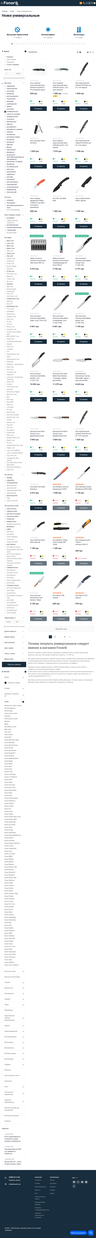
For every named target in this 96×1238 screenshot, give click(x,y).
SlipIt (8, 357)
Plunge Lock (11, 258)
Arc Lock (9, 281)
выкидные (10, 218)
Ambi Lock (10, 435)
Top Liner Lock (11, 455)
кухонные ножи (12, 572)
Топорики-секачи (13, 585)
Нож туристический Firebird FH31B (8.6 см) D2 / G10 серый (83, 143)
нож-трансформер (13, 210)
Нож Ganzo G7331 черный (81, 597)
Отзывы (37, 1183)
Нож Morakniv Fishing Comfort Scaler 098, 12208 (60, 542)
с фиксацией (11, 230)
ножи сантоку (11, 509)
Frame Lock (10, 253)
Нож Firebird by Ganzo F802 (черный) (37, 541)
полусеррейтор (12, 483)
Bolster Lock (11, 422)
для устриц (10, 583)
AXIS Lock (10, 241)
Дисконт (37, 1190)
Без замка (10, 430)
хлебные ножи (12, 511)
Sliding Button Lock (13, 354)
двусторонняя (11, 485)
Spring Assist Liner (13, 359)
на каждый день (12, 167)
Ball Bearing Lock (12, 306)
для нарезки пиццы (14, 547)
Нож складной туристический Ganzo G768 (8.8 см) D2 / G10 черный (60, 144)
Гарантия (53, 1187)
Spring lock (10, 261)
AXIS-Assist (11, 412)
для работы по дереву (14, 129)
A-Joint (9, 322)
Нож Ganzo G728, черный (58, 597)
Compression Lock (13, 299)
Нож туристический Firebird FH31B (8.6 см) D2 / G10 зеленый (83, 434)
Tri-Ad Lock (10, 271)
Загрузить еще (61, 629)
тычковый (10, 119)
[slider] (4, 78)
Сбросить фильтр (14, 664)
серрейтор (10, 480)
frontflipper (10, 311)
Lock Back (10, 407)
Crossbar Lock (11, 372)
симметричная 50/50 (14, 490)
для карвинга (11, 602)
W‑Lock (9, 443)
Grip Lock (10, 293)
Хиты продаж (11, 59)
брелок (9, 147)
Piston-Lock (11, 279)
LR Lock (9, 324)
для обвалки (11, 575)
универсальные (12, 567)
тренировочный (12, 116)
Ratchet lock (11, 314)
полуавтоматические (14, 227)
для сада (10, 177)
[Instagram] (78, 1182)
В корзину (38, 109)
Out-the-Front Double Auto (14, 333)
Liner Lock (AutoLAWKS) (15, 453)
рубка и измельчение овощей (14, 560)
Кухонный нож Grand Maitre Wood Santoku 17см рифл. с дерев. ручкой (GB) (60, 377)
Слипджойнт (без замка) (13, 459)
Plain (8, 498)
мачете (9, 106)
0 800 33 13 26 (14, 1177)
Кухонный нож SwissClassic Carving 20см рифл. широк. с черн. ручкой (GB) (82, 377)
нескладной (11, 203)
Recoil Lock (10, 327)
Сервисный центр (40, 1187)
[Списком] (90, 52)
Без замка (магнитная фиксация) (14, 464)
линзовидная (11, 493)
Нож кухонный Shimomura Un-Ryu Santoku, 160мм (36, 598)
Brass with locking (13, 415)
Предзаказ (10, 62)
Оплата (52, 1180)
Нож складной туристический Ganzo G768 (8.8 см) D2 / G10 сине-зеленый (60, 86)
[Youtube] (82, 1182)
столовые (10, 539)
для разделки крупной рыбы (14, 551)
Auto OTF (10, 304)
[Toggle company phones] (84, 3)
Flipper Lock (11, 448)
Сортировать (32, 52)
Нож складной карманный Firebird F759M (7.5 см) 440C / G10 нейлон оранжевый (37, 203)
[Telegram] (86, 1182)
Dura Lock (10, 369)
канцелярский (12, 184)
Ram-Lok (10, 404)
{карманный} (11, 189)
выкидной (10, 139)
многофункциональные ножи (15, 206)
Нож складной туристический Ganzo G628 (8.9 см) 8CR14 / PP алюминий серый (37, 86)
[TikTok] (74, 1186)
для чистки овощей (13, 514)
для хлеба (10, 600)
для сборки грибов (13, 137)
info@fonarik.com (15, 1184)
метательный (11, 122)
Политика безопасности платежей (39, 1215)
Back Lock (10, 246)
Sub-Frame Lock (12, 296)
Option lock (10, 339)
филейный (10, 152)
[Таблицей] (93, 52)
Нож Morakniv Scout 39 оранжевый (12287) (60, 488)
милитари (10, 101)
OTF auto (10, 427)
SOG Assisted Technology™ (11, 290)
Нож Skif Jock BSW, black (59, 200)
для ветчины (11, 593)
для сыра (10, 532)
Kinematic (10, 362)
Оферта (52, 1193)
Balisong (9, 301)
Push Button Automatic (14, 341)
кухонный (10, 109)
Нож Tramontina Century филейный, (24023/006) (83, 488)
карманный (11, 86)
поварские (10, 519)
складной (10, 200)
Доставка (53, 1183)
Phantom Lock (11, 316)
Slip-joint (10, 425)
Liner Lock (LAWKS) (13, 450)
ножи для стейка (12, 516)
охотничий (10, 91)
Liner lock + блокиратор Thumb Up (15, 378)
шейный (10, 132)
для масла (10, 534)
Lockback (10, 349)
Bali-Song (10, 399)
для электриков (12, 182)
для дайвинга (11, 127)
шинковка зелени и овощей (14, 564)
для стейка (10, 590)
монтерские (11, 134)
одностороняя (11, 488)
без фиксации (11, 233)
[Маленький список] (77, 52)
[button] (12, 44)
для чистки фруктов (14, 588)
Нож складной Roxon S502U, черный (82, 200)
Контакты (38, 1180)
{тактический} (11, 192)
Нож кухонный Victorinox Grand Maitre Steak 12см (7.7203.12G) (38, 318)
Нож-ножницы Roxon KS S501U (37, 142)
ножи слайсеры (12, 537)
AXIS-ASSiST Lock (13, 336)
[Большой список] (80, 52)
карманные (11, 174)
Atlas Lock (10, 367)
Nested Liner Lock (13, 417)
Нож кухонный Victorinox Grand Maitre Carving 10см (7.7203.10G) (83, 261)
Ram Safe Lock (12, 274)
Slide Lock (10, 382)
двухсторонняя (12, 495)
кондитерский (12, 610)
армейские (10, 164)
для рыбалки (11, 172)
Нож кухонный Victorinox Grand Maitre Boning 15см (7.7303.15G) (83, 319)
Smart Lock (10, 263)
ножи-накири (11, 613)
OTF (8, 352)
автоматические (12, 225)
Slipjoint (9, 344)
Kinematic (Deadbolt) (14, 467)
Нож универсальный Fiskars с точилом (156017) (82, 542)
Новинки (10, 57)
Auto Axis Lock (12, 394)
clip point (10, 389)
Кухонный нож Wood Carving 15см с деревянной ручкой (60, 434)
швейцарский (11, 104)
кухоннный (11, 179)
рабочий (9, 145)
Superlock (10, 374)
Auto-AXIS (10, 402)
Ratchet (9, 420)
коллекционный (12, 187)
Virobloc (9, 384)
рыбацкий (10, 94)
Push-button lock (12, 387)
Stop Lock (10, 319)
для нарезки (11, 570)
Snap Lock (10, 469)
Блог (36, 1193)
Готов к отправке (13, 64)
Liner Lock (10, 243)
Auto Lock (10, 251)
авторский (10, 142)
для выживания (12, 96)
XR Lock (9, 410)
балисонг (10, 276)
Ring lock (10, 269)
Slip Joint (10, 256)
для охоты (10, 169)
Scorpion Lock (11, 329)
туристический (12, 88)
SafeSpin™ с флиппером (15, 364)
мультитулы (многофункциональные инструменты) (15, 157)
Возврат (52, 1190)
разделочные (11, 521)
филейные (10, 526)
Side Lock (10, 346)
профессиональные (14, 524)
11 (64, 637)
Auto (8, 397)
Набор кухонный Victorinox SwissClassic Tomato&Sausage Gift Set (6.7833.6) (61, 261)
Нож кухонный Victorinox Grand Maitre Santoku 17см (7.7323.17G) (37, 377)
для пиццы (10, 608)
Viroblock (10, 284)
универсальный (12, 111)
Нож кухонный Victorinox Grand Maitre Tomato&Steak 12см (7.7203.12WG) (60, 319)
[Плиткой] (87, 52)
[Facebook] (74, 1182)
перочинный (11, 150)
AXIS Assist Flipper (13, 392)
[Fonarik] (11, 3)
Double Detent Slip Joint (15, 445)
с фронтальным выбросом (12, 222)
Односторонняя (12, 501)
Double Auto (11, 433)
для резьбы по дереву (15, 161)
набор (9, 529)
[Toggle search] (87, 3)
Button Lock (11, 248)
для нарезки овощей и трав (14, 597)
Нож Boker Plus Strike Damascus (37, 488)
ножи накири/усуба (13, 580)
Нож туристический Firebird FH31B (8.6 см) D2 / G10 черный (83, 85)
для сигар (10, 578)
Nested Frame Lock (13, 438)
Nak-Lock (10, 286)
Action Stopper (11, 266)
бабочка (9, 124)
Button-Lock (11, 440)
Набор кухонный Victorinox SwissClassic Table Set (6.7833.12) (38, 260)
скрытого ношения (13, 114)
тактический (11, 99)
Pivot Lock (10, 309)
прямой (9, 478)
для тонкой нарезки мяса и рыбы (14, 555)
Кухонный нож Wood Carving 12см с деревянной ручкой (37, 434)
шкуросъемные (12, 542)
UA (73, 1178)
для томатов (11, 544)
